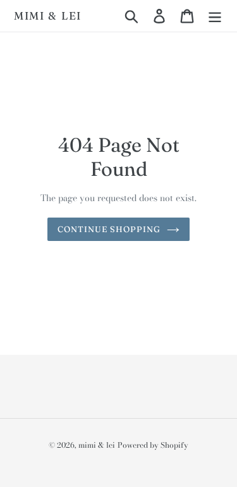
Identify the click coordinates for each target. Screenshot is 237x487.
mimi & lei (48, 15)
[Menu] (215, 16)
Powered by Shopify (153, 445)
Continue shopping (109, 229)
